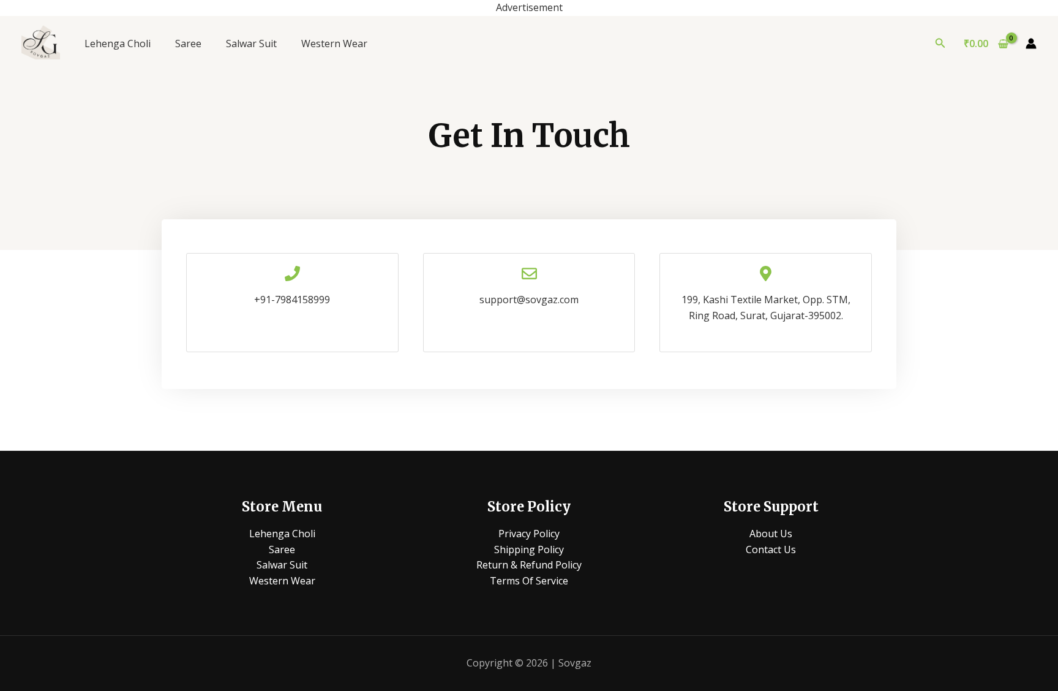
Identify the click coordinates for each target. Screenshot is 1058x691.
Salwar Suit (251, 43)
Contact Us (771, 549)
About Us (770, 533)
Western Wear (334, 43)
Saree (188, 43)
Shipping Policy (529, 549)
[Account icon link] (1031, 43)
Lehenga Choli (117, 43)
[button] (940, 43)
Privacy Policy (529, 533)
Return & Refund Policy (529, 565)
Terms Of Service (529, 580)
